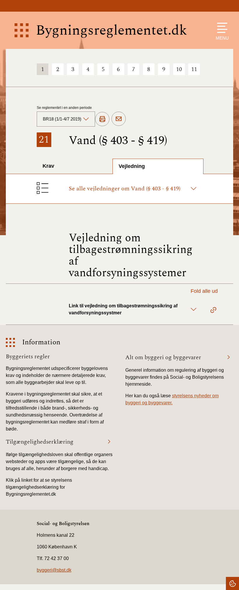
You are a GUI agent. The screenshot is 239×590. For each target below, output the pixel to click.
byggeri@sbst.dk (54, 570)
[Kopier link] (213, 311)
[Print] (102, 119)
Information (41, 342)
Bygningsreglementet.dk (111, 30)
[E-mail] (119, 119)
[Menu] (221, 28)
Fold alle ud (204, 291)
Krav (48, 166)
